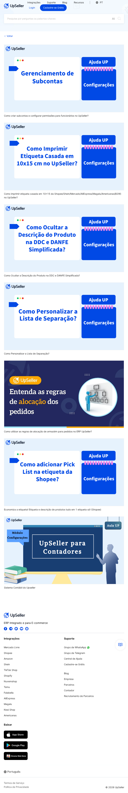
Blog (64, 2)
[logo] (14, 6)
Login (32, 7)
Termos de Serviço (14, 782)
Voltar (10, 36)
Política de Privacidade (16, 786)
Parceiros (69, 684)
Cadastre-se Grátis (53, 7)
